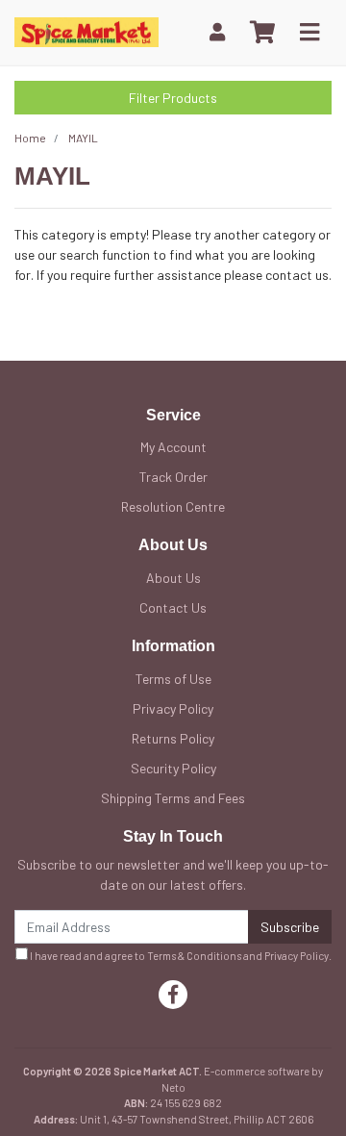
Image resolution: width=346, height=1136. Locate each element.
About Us (173, 577)
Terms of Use (173, 678)
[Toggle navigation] (309, 32)
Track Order (173, 476)
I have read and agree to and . (180, 955)
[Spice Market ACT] (86, 30)
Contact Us (173, 607)
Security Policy (173, 768)
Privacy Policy (173, 708)
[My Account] (217, 32)
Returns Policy (173, 738)
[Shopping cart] (262, 32)
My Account (173, 447)
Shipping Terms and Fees (173, 798)
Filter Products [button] (173, 97)
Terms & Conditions (194, 955)
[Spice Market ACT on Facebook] (173, 994)
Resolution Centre (173, 506)
